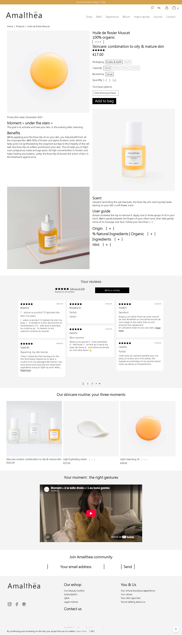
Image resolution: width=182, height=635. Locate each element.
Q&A (66, 597)
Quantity (97, 80)
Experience (112, 16)
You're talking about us (133, 601)
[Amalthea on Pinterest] (24, 605)
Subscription (70, 594)
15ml (107, 67)
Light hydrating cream (91, 428)
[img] (26, 304)
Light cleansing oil (148, 428)
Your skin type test (130, 597)
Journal (157, 16)
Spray (109, 74)
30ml (116, 67)
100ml (135, 67)
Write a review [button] (112, 290)
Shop (89, 16)
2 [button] (87, 384)
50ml (125, 67)
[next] (172, 433)
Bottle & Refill (114, 62)
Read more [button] (25, 370)
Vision (126, 16)
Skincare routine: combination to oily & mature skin (34, 428)
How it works (142, 16)
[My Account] (167, 9)
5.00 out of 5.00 (77, 289)
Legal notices (71, 601)
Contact (170, 16)
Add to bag (104, 100)
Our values (126, 594)
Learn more (81, 631)
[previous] (10, 433)
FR (158, 8)
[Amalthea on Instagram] (10, 605)
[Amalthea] (28, 15)
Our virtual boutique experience (138, 590)
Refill (99, 16)
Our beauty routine (74, 590)
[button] (98, 50)
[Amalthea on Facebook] (17, 605)
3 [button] (92, 384)
